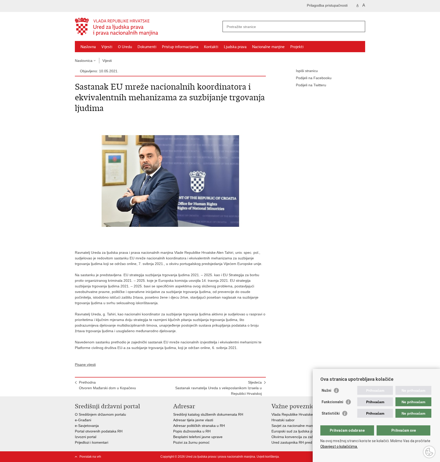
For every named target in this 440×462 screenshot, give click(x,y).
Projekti (297, 47)
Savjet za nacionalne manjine (295, 426)
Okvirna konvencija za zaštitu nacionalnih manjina (311, 437)
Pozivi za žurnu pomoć (191, 442)
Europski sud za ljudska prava (295, 431)
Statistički (331, 413)
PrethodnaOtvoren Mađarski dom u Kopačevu (107, 385)
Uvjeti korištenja (268, 456)
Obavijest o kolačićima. (339, 446)
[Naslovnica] (147, 27)
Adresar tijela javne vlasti (193, 420)
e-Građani (83, 420)
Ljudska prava (235, 47)
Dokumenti (147, 47)
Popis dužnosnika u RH (192, 431)
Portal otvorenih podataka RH (98, 431)
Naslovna (88, 47)
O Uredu (125, 47)
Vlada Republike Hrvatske (292, 414)
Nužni (326, 390)
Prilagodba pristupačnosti (327, 5)
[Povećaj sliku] (170, 181)
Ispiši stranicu (307, 71)
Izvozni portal (85, 437)
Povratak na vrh (90, 456)
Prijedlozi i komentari (91, 442)
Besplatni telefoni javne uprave (198, 437)
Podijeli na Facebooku (314, 78)
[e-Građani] (96, 6)
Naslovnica (83, 61)
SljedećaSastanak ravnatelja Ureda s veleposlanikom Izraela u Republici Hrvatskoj (218, 388)
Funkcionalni (332, 402)
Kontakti (211, 47)
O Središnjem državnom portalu (100, 414)
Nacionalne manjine (268, 47)
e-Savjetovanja (87, 426)
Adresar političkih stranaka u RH (199, 426)
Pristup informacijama (180, 47)
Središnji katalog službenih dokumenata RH (208, 414)
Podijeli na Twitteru (311, 85)
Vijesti (106, 47)
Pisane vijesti (85, 364)
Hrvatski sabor (283, 420)
